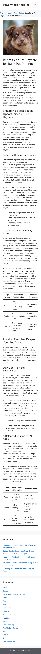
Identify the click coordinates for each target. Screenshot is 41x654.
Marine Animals (9, 615)
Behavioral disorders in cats (14, 594)
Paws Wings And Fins (16, 4)
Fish (4, 604)
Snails (5, 635)
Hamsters (7, 608)
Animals (6, 588)
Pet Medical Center (10, 628)
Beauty (6, 591)
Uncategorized (9, 642)
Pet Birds (6, 618)
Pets (21, 13)
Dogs (5, 601)
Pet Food (6, 621)
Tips (4, 638)
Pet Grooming (8, 625)
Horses (6, 611)
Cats (5, 598)
